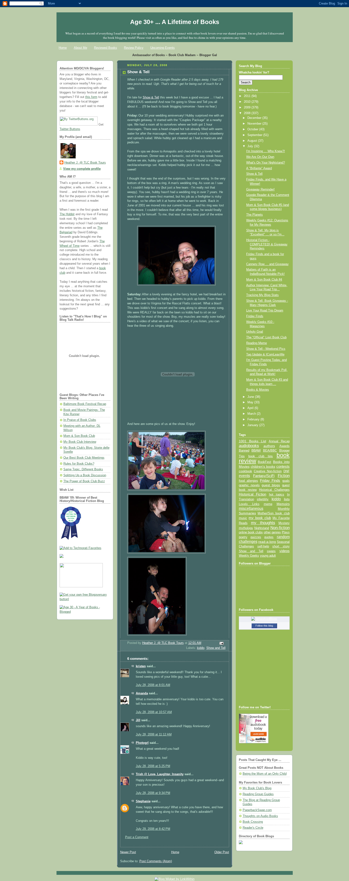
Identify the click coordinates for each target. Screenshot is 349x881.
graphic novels (249, 485)
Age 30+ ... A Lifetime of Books (174, 21)
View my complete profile (82, 168)
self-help (263, 546)
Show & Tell (151, 97)
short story (280, 546)
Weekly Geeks (249, 555)
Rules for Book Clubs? (78, 463)
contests (283, 466)
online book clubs (251, 532)
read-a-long (267, 542)
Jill (138, 720)
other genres (272, 532)
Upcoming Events (162, 47)
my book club (260, 518)
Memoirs (283, 504)
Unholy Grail (254, 331)
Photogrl (142, 743)
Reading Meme (256, 343)
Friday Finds (254, 316)
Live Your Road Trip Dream (264, 310)
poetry (243, 537)
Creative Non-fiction (268, 471)
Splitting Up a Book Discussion (84, 475)
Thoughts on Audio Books (260, 816)
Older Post (221, 852)
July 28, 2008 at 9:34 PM (153, 793)
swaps (271, 551)
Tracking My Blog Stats (262, 295)
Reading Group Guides (258, 794)
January (253, 425)
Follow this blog (264, 625)
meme (268, 504)
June (251, 397)
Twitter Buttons (70, 129)
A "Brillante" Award (259, 168)
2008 (247, 113)
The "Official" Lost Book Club (266, 337)
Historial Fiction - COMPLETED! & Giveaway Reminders (267, 244)
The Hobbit (67, 214)
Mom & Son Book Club (79, 436)
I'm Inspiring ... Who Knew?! (265, 151)
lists (287, 499)
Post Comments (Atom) (155, 861)
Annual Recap (279, 441)
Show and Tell (216, 648)
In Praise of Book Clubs (79, 420)
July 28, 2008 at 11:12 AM (154, 734)
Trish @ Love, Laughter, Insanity (160, 774)
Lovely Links (249, 504)
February (253, 419)
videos (284, 551)
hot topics (276, 494)
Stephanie (143, 801)
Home (63, 47)
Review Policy (133, 47)
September (255, 135)
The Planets (254, 214)
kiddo (200, 648)
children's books (263, 466)
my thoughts (263, 522)
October (253, 129)
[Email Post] (221, 643)
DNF (286, 471)
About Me (80, 47)
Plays (286, 532)
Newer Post (128, 852)
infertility (263, 499)
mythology (246, 528)
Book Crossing (253, 821)
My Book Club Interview (79, 441)
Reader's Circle (253, 827)
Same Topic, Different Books (83, 469)
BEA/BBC (270, 450)
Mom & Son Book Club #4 (264, 279)
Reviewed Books (105, 47)
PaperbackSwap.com (257, 810)
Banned (244, 450)
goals (286, 480)
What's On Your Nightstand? (265, 162)
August (252, 140)
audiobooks (249, 445)
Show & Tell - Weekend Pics (265, 348)
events (244, 476)
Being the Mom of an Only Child (265, 773)
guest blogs (271, 485)
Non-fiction (280, 528)
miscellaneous (251, 508)
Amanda (142, 693)
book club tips (260, 456)
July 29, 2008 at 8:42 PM (153, 829)
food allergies (248, 480)
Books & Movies (257, 389)
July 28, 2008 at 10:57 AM (154, 712)
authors (269, 446)
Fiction (284, 475)
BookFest (264, 462)
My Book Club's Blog (257, 788)
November (254, 123)
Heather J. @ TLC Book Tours (85, 162)
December (254, 118)
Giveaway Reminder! (260, 189)
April (251, 408)
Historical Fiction (252, 494)
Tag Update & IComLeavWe (265, 354)
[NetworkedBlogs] (264, 619)
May (250, 402)
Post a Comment (136, 837)
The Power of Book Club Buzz (84, 481)
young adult (268, 555)
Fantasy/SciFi (263, 476)
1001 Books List (252, 441)
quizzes (255, 537)
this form (91, 97)
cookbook (245, 471)
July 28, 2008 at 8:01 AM (153, 685)
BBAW (256, 450)
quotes (269, 537)
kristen (141, 666)
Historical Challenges (274, 490)
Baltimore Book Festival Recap (84, 404)
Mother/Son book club (273, 513)
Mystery (284, 523)
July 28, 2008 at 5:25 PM (153, 766)
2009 (247, 107)
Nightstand (261, 528)
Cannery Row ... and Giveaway (267, 264)
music (243, 518)
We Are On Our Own (260, 157)
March (252, 413)
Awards (284, 446)
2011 (247, 96)
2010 (247, 101)
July (250, 146)
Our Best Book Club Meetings (83, 457)
